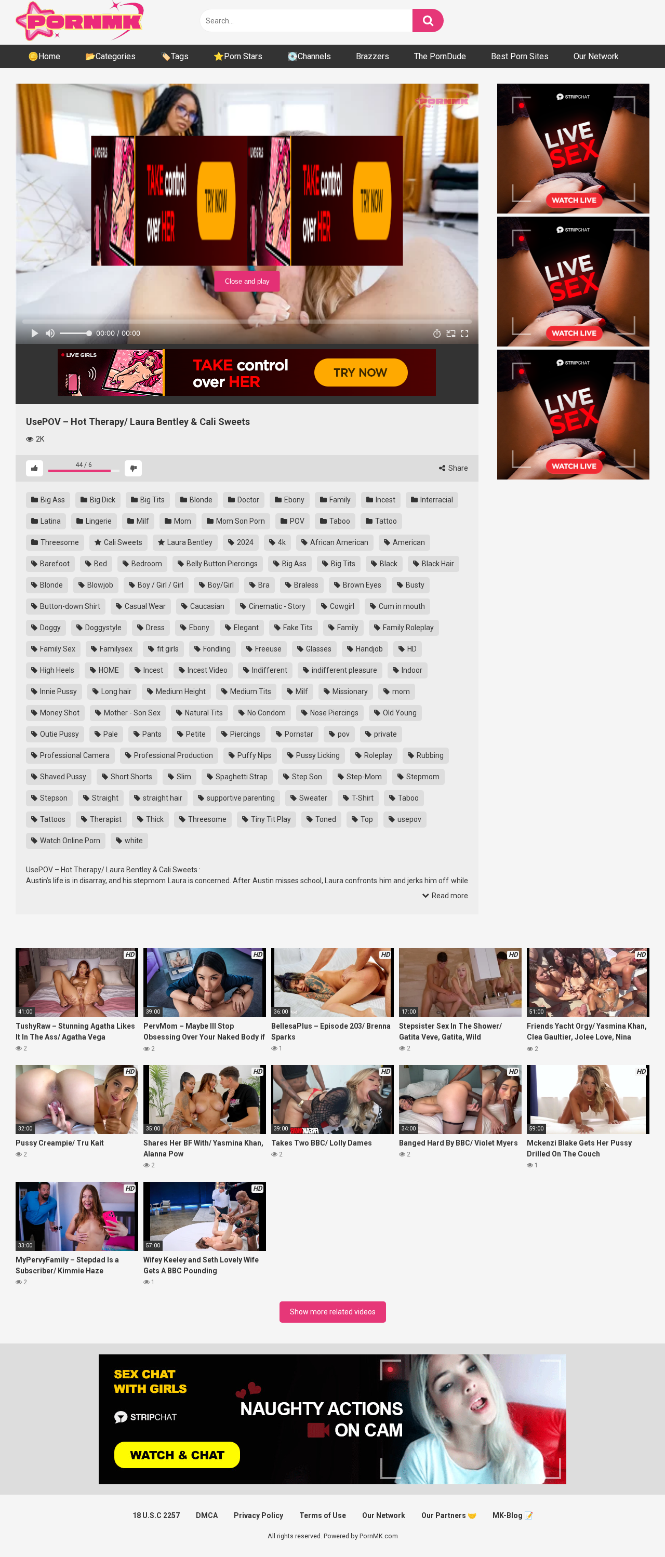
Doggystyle (103, 627)
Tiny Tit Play (270, 819)
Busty (414, 585)
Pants (151, 734)
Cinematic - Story (276, 606)
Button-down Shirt (69, 606)
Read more (449, 895)
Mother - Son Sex (131, 713)
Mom (181, 521)
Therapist (105, 819)
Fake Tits (297, 627)
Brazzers (372, 56)
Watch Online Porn (69, 840)
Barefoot (54, 564)
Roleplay (377, 755)
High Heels (56, 670)
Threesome (59, 542)
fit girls (167, 649)
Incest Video (207, 670)
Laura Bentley (189, 542)
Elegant (245, 627)
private (385, 734)
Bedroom (146, 564)
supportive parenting (240, 798)
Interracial (436, 500)
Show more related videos (333, 1312)
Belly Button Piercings (221, 564)
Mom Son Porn (240, 521)
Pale (110, 734)
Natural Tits (203, 713)
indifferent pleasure (343, 670)
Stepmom (422, 777)
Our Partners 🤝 (448, 1515)
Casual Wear (144, 606)
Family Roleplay (407, 627)
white (133, 840)
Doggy (49, 627)
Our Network (596, 56)
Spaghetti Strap (241, 777)
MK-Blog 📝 (513, 1515)
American (408, 542)
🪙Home (44, 56)
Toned (325, 819)
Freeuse (268, 649)
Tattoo (385, 521)
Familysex (115, 649)
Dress (154, 627)
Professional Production (172, 755)
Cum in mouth (401, 606)
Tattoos (51, 819)
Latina (50, 521)
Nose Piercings (333, 713)
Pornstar (298, 734)
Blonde (200, 500)
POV (296, 521)
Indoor (411, 670)
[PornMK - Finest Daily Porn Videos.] (80, 22)
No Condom (266, 713)
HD (411, 649)
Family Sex (56, 649)
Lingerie (98, 521)
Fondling (216, 649)
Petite (195, 734)
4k (281, 542)
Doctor (247, 500)
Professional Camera (74, 755)
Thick (154, 819)
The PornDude (440, 56)
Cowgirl (341, 606)
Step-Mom (363, 777)
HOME (108, 670)
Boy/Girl (220, 585)
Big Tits (152, 500)
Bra (263, 585)
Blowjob (99, 585)
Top (366, 819)
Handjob (368, 649)
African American (338, 542)
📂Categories (110, 56)
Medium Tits (250, 691)
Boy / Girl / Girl (159, 585)
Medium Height (180, 691)
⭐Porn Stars (238, 56)
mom (400, 691)
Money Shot (58, 713)
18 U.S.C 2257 (156, 1515)
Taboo (339, 521)
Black (387, 564)
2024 (244, 542)
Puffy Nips (254, 755)
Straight (104, 798)
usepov (408, 819)
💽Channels (309, 56)
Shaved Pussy (62, 777)
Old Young (399, 713)
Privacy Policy (258, 1515)
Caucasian (206, 606)
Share (457, 468)
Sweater (312, 798)
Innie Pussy (57, 691)
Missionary (349, 691)
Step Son (306, 777)
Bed (99, 564)
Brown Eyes (361, 585)
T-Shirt (362, 798)
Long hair (115, 691)
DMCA (207, 1515)
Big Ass (52, 500)
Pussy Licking (317, 755)
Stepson (53, 798)
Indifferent (268, 670)
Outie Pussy (58, 734)
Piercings (244, 734)
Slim (183, 777)
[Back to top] (630, 1525)
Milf (142, 521)
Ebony (293, 500)
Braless (305, 585)
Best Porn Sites (520, 56)
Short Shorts (130, 777)
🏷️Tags (175, 56)
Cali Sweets (122, 542)
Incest (384, 500)
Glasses (317, 649)
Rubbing (429, 755)
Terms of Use (322, 1515)
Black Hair (437, 564)
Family (339, 500)
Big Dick (101, 500)
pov (343, 734)
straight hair (161, 798)
